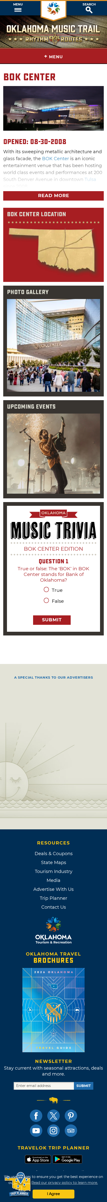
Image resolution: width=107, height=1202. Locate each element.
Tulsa (90, 179)
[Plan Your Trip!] (18, 1184)
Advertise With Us (53, 889)
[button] (18, 8)
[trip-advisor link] (71, 1130)
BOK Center (55, 158)
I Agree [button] (53, 1194)
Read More (53, 195)
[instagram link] (53, 1130)
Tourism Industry (53, 871)
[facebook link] (36, 1116)
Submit (52, 620)
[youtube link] (36, 1130)
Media (53, 880)
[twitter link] (53, 1116)
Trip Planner (53, 898)
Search (89, 4)
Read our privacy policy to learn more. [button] (64, 1182)
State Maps (53, 862)
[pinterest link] (71, 1116)
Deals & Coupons (54, 853)
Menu (18, 4)
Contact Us (53, 907)
